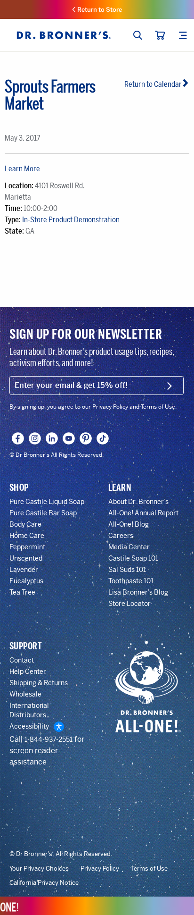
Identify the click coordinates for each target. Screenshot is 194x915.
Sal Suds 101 (127, 569)
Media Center (129, 547)
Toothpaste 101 (131, 581)
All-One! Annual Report (143, 513)
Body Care (25, 524)
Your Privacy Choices (39, 869)
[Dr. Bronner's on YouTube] (69, 438)
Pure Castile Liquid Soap (46, 501)
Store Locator (129, 603)
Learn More (22, 168)
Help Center (27, 671)
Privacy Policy (100, 869)
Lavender (23, 569)
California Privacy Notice (44, 883)
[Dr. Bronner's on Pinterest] (86, 438)
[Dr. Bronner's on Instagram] (35, 438)
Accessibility (29, 726)
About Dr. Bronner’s (138, 501)
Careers (120, 535)
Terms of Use (149, 869)
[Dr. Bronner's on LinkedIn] (52, 438)
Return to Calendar (153, 84)
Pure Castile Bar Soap (43, 513)
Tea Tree (22, 592)
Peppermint (27, 547)
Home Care (26, 535)
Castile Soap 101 (133, 558)
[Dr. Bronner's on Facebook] (18, 438)
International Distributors (29, 710)
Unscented (25, 558)
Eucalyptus (26, 581)
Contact (21, 660)
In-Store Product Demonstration (71, 219)
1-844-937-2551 (48, 739)
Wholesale (25, 694)
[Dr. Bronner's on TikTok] (103, 438)
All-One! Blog (128, 524)
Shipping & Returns (38, 683)
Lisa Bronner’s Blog (138, 592)
